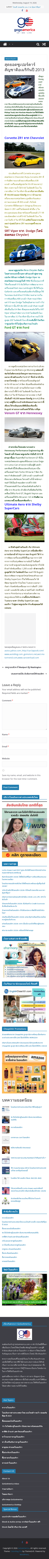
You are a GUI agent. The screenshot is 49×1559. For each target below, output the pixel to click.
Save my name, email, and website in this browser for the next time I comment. (21, 777)
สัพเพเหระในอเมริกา (11, 59)
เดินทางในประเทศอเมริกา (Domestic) (15, 1043)
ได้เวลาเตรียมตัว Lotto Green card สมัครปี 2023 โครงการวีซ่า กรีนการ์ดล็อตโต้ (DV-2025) (28, 1189)
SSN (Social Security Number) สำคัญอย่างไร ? (28, 1158)
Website (6, 758)
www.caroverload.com (28, 657)
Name (5, 734)
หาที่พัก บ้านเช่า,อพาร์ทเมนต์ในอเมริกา (15, 1236)
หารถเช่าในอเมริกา (8, 1261)
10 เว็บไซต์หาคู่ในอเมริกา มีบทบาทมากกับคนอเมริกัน (20, 1232)
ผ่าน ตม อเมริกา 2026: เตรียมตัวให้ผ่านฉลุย (17, 930)
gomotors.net (30, 654)
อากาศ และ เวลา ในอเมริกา (20, 1137)
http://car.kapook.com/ (33, 650)
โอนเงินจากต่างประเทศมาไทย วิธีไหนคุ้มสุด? (26, 1107)
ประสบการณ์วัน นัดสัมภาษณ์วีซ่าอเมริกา (27, 673)
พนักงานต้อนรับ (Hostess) (20, 1147)
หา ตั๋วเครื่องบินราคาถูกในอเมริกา (14, 1245)
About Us (6, 1478)
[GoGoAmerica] (5, 44)
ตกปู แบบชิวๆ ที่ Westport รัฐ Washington (23, 667)
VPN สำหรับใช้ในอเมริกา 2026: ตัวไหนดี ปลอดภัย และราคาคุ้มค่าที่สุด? (27, 8)
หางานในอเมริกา (16, 1127)
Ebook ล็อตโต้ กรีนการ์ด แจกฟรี (14, 1527)
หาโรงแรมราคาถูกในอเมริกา (12, 1241)
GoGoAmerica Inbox (10, 1484)
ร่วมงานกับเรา (7, 1489)
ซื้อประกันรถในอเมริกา (10, 1253)
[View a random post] (44, 44)
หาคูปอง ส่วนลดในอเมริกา (11, 1249)
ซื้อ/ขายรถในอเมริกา (9, 1257)
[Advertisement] (20, 628)
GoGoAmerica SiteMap (11, 1504)
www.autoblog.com (14, 654)
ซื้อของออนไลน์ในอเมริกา (11, 1228)
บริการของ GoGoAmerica (12, 1499)
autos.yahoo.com (13, 650)
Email (5, 746)
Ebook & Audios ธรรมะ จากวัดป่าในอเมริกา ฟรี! (21, 1522)
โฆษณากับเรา (7, 1494)
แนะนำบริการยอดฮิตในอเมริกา (14, 1516)
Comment (7, 700)
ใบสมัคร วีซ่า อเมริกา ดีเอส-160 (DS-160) (26, 1178)
